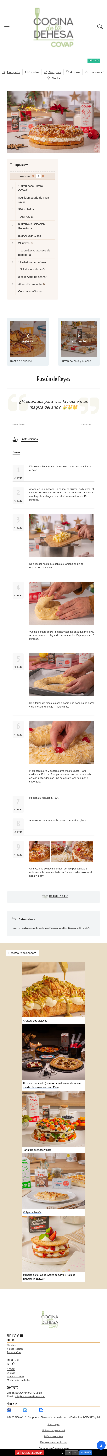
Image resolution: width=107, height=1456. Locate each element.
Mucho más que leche (18, 1380)
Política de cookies (53, 1436)
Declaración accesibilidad (53, 1442)
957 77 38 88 (35, 1392)
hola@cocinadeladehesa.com (30, 1396)
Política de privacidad (53, 1430)
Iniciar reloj (86, 1452)
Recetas (11, 1345)
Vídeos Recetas (15, 1348)
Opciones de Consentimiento (54, 1448)
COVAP (11, 1369)
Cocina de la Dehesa (58, 896)
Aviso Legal (53, 1424)
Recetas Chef (14, 1352)
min (74, 1452)
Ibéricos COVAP (15, 1376)
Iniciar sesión (93, 60)
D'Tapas (11, 1372)
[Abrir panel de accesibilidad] (101, 1445)
